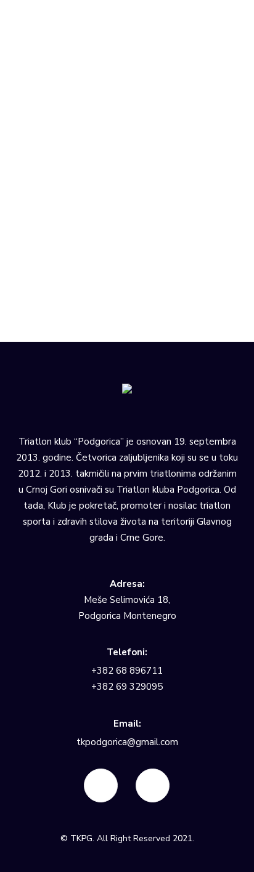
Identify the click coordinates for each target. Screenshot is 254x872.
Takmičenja (43, 36)
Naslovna (40, 15)
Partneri (37, 118)
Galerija (37, 129)
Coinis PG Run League (77, 67)
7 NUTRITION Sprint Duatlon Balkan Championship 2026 (134, 51)
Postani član (45, 97)
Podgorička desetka (72, 77)
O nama (37, 25)
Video (45, 149)
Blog (30, 160)
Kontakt (37, 170)
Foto (42, 139)
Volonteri (39, 108)
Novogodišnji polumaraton (85, 88)
